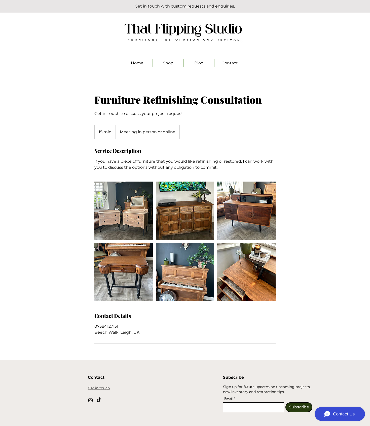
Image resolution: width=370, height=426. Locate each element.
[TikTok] (99, 400)
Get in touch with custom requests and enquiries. (185, 6)
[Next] (343, 6)
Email (229, 398)
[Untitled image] (123, 211)
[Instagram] (90, 400)
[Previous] (26, 6)
